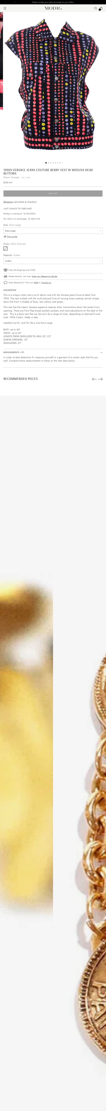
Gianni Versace (11, 177)
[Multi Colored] (5, 248)
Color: (14, 244)
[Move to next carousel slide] (100, 379)
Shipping (8, 202)
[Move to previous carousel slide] (94, 379)
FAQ (36, 282)
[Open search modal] (95, 8)
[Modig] (53, 8)
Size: (12, 225)
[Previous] (15, 2)
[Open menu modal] (4, 8)
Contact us (46, 282)
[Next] (91, 2)
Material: (11, 255)
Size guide (12, 236)
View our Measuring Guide (44, 276)
